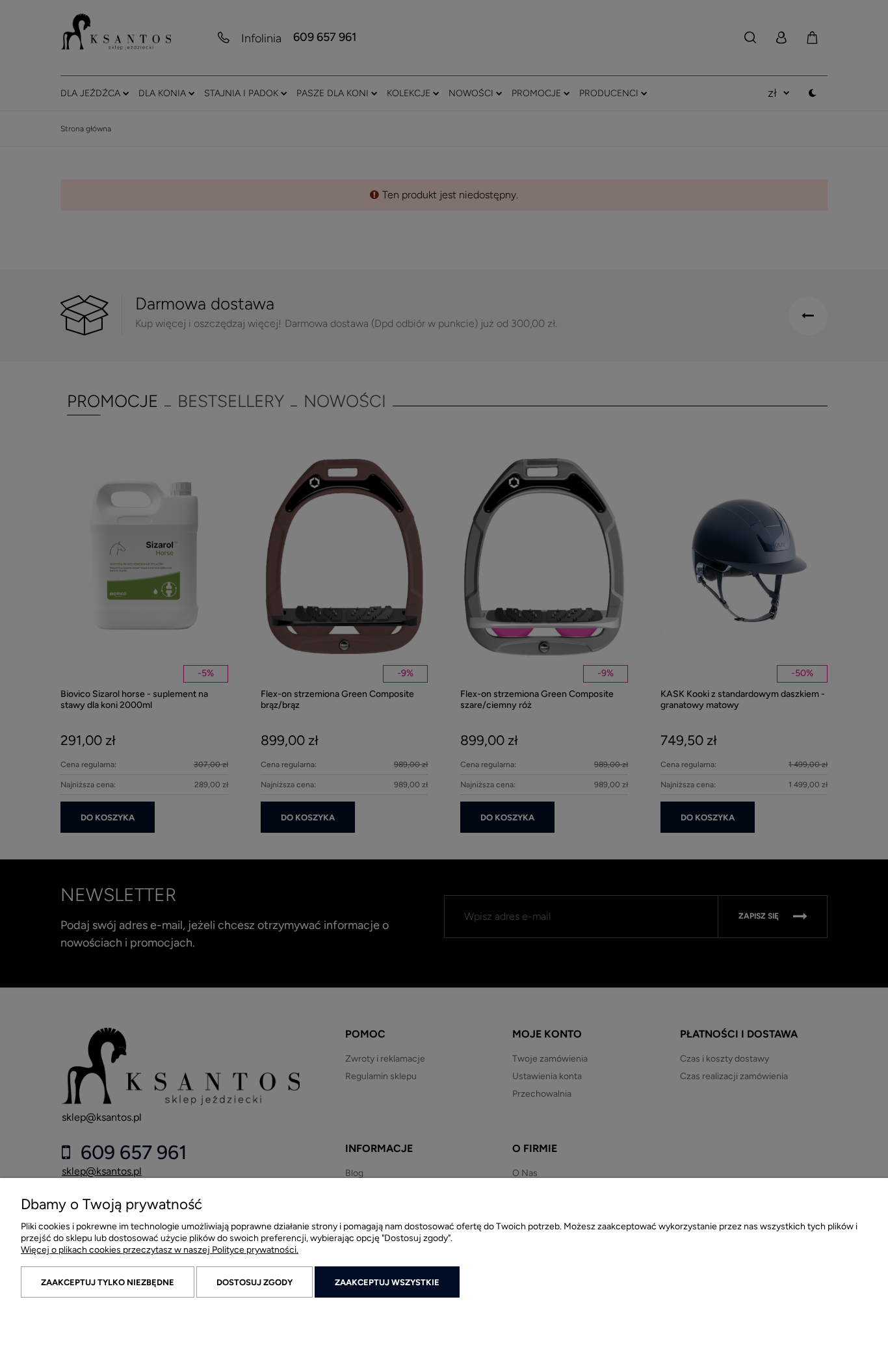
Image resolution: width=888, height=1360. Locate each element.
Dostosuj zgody (254, 1282)
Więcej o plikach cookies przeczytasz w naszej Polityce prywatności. (159, 1249)
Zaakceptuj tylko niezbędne (107, 1282)
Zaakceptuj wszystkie (387, 1282)
